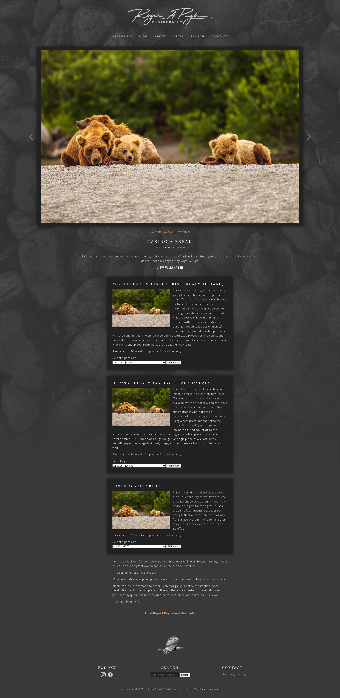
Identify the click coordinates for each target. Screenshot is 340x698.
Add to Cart (173, 362)
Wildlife (157, 232)
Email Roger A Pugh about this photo (170, 613)
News (179, 36)
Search (198, 36)
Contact (220, 36)
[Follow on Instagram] (104, 674)
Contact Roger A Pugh (232, 674)
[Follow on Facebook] (110, 674)
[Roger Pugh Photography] (170, 23)
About (161, 36)
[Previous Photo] (32, 145)
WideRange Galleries (206, 689)
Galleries (121, 36)
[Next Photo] (307, 145)
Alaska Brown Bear (177, 232)
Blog (143, 36)
